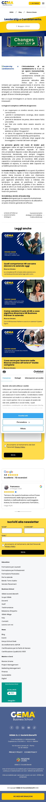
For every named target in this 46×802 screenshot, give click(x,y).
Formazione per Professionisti (13, 570)
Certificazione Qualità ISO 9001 (14, 651)
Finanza (5, 672)
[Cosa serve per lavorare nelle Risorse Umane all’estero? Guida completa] (23, 343)
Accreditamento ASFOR (11, 645)
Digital (4, 678)
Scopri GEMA (6, 597)
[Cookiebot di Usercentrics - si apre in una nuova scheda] (33, 372)
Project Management (10, 665)
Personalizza (22, 422)
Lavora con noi (7, 625)
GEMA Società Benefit (10, 594)
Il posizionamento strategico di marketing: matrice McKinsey (34, 215)
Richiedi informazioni (23, 796)
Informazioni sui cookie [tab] (34, 378)
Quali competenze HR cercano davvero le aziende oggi (20, 264)
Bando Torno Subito (9, 581)
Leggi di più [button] (8, 506)
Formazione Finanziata (10, 574)
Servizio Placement (9, 584)
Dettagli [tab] (18, 378)
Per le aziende (7, 577)
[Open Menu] (43, 3)
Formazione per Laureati (11, 567)
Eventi (4, 638)
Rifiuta (23, 428)
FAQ (3, 618)
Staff (4, 604)
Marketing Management (11, 668)
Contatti (5, 621)
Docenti (5, 601)
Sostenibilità (6, 675)
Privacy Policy (20, 447)
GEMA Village (7, 614)
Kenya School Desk (9, 641)
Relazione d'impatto (9, 611)
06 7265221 (35, 3)
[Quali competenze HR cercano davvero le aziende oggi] (23, 246)
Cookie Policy (30, 752)
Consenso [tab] (7, 378)
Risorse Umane (32, 12)
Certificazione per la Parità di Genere (16, 648)
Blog (20, 12)
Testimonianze (7, 607)
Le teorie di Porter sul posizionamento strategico (10, 215)
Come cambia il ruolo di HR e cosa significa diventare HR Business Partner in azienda (22, 313)
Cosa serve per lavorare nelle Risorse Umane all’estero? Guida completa (21, 362)
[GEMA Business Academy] (7, 3)
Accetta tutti (23, 416)
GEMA (11, 12)
